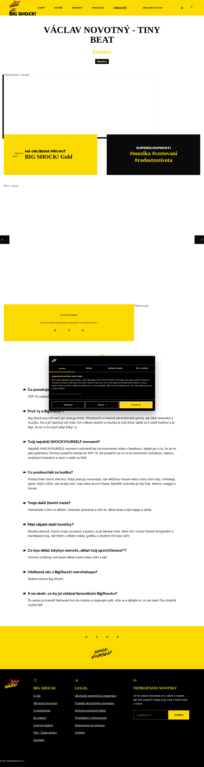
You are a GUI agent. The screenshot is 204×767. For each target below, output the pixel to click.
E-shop (41, 7)
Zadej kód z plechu (152, 7)
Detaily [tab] (89, 368)
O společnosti (42, 710)
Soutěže (58, 7)
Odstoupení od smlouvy (90, 725)
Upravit (101, 405)
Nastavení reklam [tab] (115, 368)
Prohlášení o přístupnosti (91, 718)
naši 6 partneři (62, 380)
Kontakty (39, 740)
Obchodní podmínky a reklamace (95, 695)
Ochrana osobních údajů (90, 710)
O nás (37, 695)
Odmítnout (68, 405)
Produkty (77, 7)
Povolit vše (135, 405)
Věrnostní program (45, 703)
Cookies (80, 732)
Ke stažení (39, 718)
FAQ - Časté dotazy (45, 732)
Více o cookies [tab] (142, 368)
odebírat (179, 715)
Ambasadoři (120, 7)
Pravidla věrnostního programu (94, 703)
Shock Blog (98, 7)
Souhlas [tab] (62, 369)
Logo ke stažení (43, 725)
